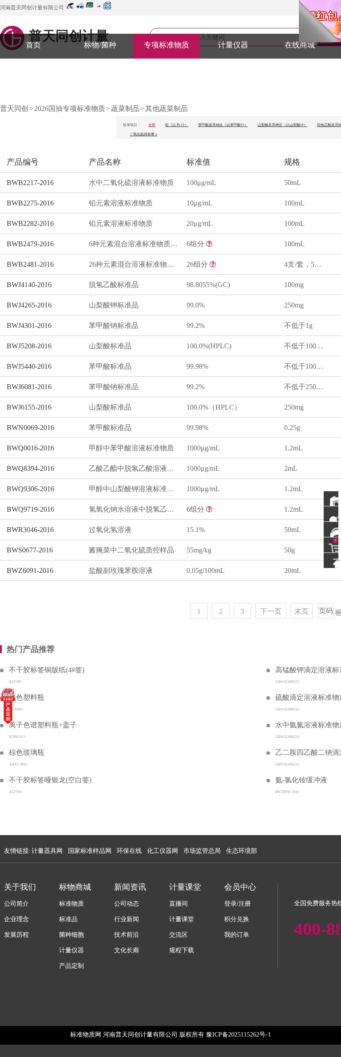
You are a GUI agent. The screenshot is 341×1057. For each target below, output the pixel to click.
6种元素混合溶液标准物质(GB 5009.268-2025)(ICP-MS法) (133, 244)
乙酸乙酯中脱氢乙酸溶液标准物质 (133, 468)
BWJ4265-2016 (29, 305)
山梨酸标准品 (110, 346)
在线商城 (300, 45)
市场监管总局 (202, 851)
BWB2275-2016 (30, 203)
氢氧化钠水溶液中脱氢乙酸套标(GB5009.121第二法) (133, 509)
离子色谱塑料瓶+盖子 (43, 725)
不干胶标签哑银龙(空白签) (50, 780)
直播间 (178, 903)
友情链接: (17, 851)
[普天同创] (8, 705)
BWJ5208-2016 (29, 346)
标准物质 (71, 903)
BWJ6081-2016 (29, 386)
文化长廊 (126, 950)
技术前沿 (126, 934)
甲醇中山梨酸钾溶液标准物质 (133, 489)
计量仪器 (233, 45)
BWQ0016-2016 (30, 448)
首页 (33, 45)
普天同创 (14, 108)
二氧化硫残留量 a (143, 134)
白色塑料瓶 (26, 697)
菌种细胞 (71, 934)
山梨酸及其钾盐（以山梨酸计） (282, 125)
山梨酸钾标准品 (114, 305)
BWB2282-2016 (30, 223)
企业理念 (16, 919)
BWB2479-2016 (30, 244)
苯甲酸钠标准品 (114, 325)
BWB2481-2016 (30, 264)
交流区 (178, 934)
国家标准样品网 (89, 851)
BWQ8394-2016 (30, 468)
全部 (151, 125)
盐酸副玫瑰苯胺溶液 (121, 570)
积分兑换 (236, 919)
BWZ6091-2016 (30, 570)
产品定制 (71, 965)
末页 (301, 611)
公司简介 (16, 903)
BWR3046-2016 (30, 529)
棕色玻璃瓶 (26, 752)
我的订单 (236, 934)
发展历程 (16, 934)
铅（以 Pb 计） (176, 125)
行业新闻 (126, 919)
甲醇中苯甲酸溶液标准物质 (131, 448)
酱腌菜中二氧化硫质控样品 (131, 550)
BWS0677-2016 (30, 550)
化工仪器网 (162, 851)
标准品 (68, 919)
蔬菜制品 (125, 108)
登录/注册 (237, 903)
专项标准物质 (166, 45)
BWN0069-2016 (30, 427)
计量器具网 (47, 851)
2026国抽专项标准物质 (69, 108)
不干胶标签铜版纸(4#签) (46, 670)
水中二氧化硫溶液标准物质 (131, 182)
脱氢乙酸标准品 (114, 284)
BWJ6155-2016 (29, 407)
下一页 (271, 611)
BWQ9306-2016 (30, 489)
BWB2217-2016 (30, 182)
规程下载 (181, 950)
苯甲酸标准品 (110, 366)
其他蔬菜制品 (166, 108)
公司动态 (126, 903)
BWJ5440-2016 (29, 366)
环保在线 (129, 851)
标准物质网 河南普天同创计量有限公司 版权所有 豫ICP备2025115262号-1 (170, 1034)
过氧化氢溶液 (110, 529)
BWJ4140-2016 (29, 284)
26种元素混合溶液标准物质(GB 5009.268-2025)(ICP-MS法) (133, 264)
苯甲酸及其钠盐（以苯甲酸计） (223, 125)
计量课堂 (181, 919)
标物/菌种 (100, 45)
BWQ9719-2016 (30, 509)
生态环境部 (241, 851)
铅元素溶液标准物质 (121, 203)
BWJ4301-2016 (29, 325)
